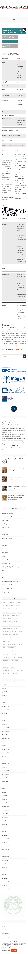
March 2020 (4, 835)
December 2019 (5, 846)
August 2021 (5, 781)
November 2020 (5, 810)
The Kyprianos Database (8, 585)
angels (20, 602)
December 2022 (5, 749)
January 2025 (5, 724)
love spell (6, 654)
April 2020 (4, 831)
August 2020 (5, 817)
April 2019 (4, 874)
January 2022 (5, 767)
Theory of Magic (6, 592)
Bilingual (6, 615)
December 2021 (5, 770)
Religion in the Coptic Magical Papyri (11, 581)
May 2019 (4, 871)
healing (21, 644)
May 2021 (4, 792)
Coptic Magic (5, 545)
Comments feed (5, 933)
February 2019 (5, 882)
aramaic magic (5, 520)
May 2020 (4, 828)
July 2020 (4, 821)
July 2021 (4, 785)
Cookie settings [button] (6, 950)
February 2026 (5, 699)
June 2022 (4, 760)
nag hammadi (18, 657)
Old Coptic (6, 660)
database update (16, 625)
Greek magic (6, 641)
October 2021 (5, 778)
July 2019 (4, 864)
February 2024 (5, 738)
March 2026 (4, 695)
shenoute (20, 670)
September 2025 (5, 717)
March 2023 (4, 745)
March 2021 (4, 799)
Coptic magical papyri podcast (15, 417)
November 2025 (5, 710)
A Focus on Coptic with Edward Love (11, 446)
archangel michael (9, 612)
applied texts (7, 608)
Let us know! (18, 349)
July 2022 (4, 756)
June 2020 (4, 824)
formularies (6, 634)
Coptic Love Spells (6, 542)
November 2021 (5, 774)
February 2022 (5, 763)
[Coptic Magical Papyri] (14, 7)
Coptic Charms (5, 531)
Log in (3, 926)
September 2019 (5, 856)
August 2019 (5, 860)
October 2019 (5, 853)
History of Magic (6, 559)
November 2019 (5, 849)
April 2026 (4, 692)
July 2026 (4, 684)
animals (5, 605)
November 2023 (5, 742)
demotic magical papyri (10, 628)
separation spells (8, 670)
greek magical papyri (9, 644)
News (3, 570)
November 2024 (5, 731)
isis (4, 647)
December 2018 (5, 889)
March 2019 (4, 878)
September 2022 (5, 753)
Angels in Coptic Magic (7, 513)
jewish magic (7, 651)
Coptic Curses (5, 534)
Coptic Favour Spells (7, 538)
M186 (18, 58)
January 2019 (5, 885)
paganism (15, 660)
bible (19, 612)
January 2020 (5, 842)
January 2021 (5, 803)
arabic (16, 608)
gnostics (15, 638)
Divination (6, 631)
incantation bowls (6, 563)
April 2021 (4, 796)
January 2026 (5, 702)
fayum (14, 631)
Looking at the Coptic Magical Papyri (11, 567)
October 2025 (5, 713)
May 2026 (4, 688)
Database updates (6, 549)
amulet (5, 602)
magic (14, 654)
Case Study (4, 524)
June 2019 (4, 867)
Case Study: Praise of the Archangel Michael (12, 440)
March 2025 (4, 720)
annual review (15, 605)
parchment (6, 664)
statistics (6, 673)
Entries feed (4, 930)
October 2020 (5, 813)
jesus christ (11, 647)
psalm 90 (5, 667)
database (5, 625)
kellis (16, 651)
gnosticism (6, 638)
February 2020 (5, 839)
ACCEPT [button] (14, 950)
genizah (15, 634)
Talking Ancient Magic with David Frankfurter (13, 428)
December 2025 (5, 706)
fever (21, 631)
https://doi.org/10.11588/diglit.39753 (18, 145)
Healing (3, 556)
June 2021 (4, 788)
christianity (16, 615)
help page (14, 345)
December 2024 (5, 727)
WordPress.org (5, 937)
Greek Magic (5, 552)
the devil (15, 673)
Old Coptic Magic (6, 574)
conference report (8, 618)
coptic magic (7, 621)
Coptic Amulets (5, 527)
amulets (12, 602)
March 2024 (4, 735)
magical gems (7, 657)
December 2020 (5, 806)
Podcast (3, 577)
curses (16, 621)
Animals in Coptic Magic (8, 516)
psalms (13, 667)
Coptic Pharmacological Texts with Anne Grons (13, 438)
